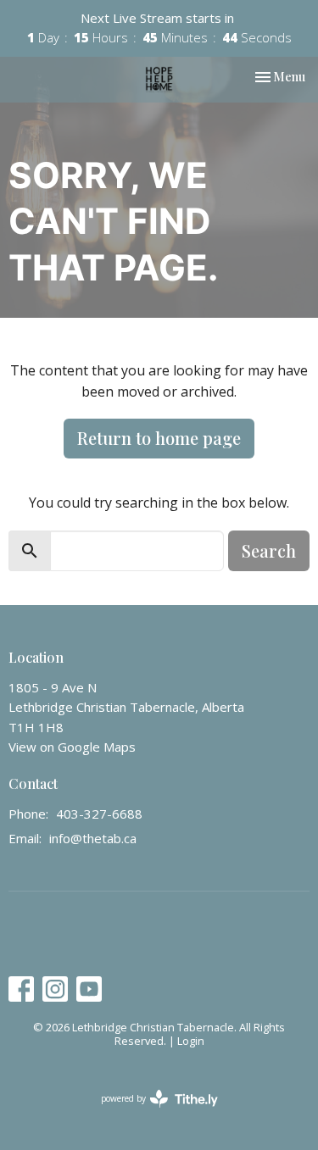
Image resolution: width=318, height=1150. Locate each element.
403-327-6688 (99, 813)
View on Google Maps (72, 746)
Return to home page (159, 437)
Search (269, 550)
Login (190, 1040)
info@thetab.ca (93, 838)
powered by (150, 1112)
